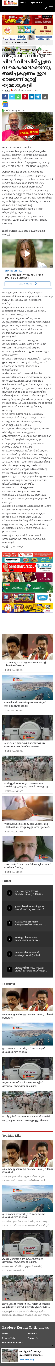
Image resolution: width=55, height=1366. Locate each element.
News (23, 2)
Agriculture (36, 2)
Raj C (7, 90)
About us (32, 1334)
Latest (6, 881)
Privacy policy (9, 1338)
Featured (8, 984)
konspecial (21, 43)
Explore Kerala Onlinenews (25, 1328)
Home (7, 43)
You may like (11, 1136)
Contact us (33, 1338)
